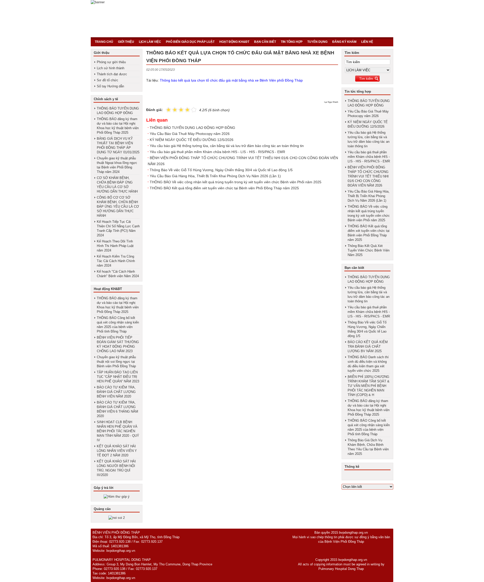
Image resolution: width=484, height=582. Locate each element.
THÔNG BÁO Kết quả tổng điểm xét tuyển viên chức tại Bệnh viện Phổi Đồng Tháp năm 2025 (224, 188)
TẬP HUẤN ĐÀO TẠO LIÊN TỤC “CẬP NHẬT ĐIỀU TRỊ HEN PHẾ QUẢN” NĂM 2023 (118, 376)
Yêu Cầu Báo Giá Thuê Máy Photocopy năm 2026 (190, 134)
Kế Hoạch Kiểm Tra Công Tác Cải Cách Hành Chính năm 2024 (116, 260)
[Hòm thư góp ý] (117, 496)
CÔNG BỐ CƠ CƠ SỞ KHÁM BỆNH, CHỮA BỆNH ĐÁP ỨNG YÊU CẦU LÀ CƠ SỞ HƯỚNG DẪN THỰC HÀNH (118, 206)
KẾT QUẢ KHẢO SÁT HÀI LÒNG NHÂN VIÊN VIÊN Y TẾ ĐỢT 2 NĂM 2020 (117, 450)
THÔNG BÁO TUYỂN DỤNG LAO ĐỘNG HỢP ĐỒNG (192, 128)
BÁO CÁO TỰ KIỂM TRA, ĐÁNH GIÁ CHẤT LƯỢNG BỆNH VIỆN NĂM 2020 (116, 391)
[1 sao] (168, 109)
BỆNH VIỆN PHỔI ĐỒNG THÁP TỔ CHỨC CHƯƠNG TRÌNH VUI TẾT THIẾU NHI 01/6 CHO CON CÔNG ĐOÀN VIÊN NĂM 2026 (368, 176)
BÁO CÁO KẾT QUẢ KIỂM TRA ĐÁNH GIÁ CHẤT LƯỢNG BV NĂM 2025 (368, 346)
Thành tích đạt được (112, 74)
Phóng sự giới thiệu (111, 62)
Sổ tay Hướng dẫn (110, 86)
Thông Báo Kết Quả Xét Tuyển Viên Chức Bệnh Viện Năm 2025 (368, 250)
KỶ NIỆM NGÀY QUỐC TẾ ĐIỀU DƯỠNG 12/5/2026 (191, 140)
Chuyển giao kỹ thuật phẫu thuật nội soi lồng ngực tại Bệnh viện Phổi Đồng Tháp (116, 361)
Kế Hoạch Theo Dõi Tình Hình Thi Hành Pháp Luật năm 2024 (115, 245)
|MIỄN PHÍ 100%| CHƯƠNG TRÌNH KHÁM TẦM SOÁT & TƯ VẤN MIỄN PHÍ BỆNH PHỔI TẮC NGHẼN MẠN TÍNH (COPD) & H (368, 386)
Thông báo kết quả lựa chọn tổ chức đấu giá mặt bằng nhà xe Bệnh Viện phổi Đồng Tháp (231, 80)
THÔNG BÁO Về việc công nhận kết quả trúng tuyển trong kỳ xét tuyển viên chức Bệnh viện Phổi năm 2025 (235, 182)
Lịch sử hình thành (110, 68)
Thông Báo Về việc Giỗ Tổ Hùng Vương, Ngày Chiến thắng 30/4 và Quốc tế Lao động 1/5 (221, 170)
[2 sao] (171, 109)
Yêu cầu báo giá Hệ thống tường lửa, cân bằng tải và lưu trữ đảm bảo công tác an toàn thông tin (227, 146)
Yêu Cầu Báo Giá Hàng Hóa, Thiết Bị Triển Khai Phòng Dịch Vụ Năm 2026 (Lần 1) (215, 176)
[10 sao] (165, 109)
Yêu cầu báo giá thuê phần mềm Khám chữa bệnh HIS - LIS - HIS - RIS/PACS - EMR (217, 152)
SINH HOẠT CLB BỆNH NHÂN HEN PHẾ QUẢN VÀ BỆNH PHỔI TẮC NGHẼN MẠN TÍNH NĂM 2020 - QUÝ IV (118, 431)
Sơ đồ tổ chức (107, 80)
